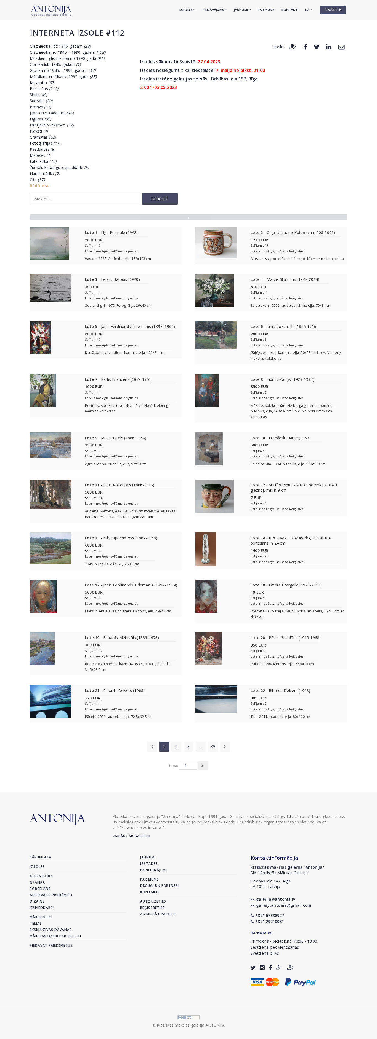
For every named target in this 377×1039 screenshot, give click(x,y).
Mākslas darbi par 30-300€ (56, 936)
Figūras (40, 119)
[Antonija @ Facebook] (270, 967)
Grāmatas (43, 137)
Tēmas (36, 923)
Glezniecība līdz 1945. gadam (60, 46)
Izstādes (149, 863)
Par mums (266, 9)
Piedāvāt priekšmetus (51, 945)
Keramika (42, 82)
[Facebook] (305, 46)
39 (213, 746)
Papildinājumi (153, 870)
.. (200, 746)
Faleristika (43, 161)
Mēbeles (40, 155)
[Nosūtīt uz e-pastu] (341, 46)
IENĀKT (332, 9)
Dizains (37, 901)
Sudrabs (41, 100)
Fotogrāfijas (45, 143)
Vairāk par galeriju (131, 836)
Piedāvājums (214, 9)
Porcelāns (44, 88)
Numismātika (45, 173)
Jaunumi (241, 9)
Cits (37, 179)
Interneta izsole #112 (77, 33)
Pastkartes (42, 149)
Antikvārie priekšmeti (51, 895)
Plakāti (39, 131)
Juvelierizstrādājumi (51, 112)
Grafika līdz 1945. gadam (55, 64)
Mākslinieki (41, 917)
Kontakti (289, 9)
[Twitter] (317, 46)
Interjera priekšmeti (52, 125)
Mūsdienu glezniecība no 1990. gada (67, 58)
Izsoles (186, 9)
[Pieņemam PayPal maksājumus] (300, 981)
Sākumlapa (40, 857)
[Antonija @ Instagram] (262, 967)
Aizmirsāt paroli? (158, 914)
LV (307, 9)
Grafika (37, 882)
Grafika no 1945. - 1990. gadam (62, 70)
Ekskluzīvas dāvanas (51, 929)
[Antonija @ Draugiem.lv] (290, 967)
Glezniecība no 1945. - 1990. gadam (67, 52)
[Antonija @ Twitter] (253, 967)
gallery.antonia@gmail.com (283, 905)
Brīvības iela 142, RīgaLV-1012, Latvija (271, 883)
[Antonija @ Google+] (279, 967)
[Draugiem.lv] (292, 46)
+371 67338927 (269, 915)
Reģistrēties (152, 907)
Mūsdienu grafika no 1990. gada (63, 76)
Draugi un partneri (159, 885)
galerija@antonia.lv (275, 899)
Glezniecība (41, 876)
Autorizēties (153, 901)
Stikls (38, 94)
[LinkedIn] (328, 46)
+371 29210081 (269, 921)
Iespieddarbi (42, 907)
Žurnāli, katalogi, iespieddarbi (59, 167)
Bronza (40, 106)
